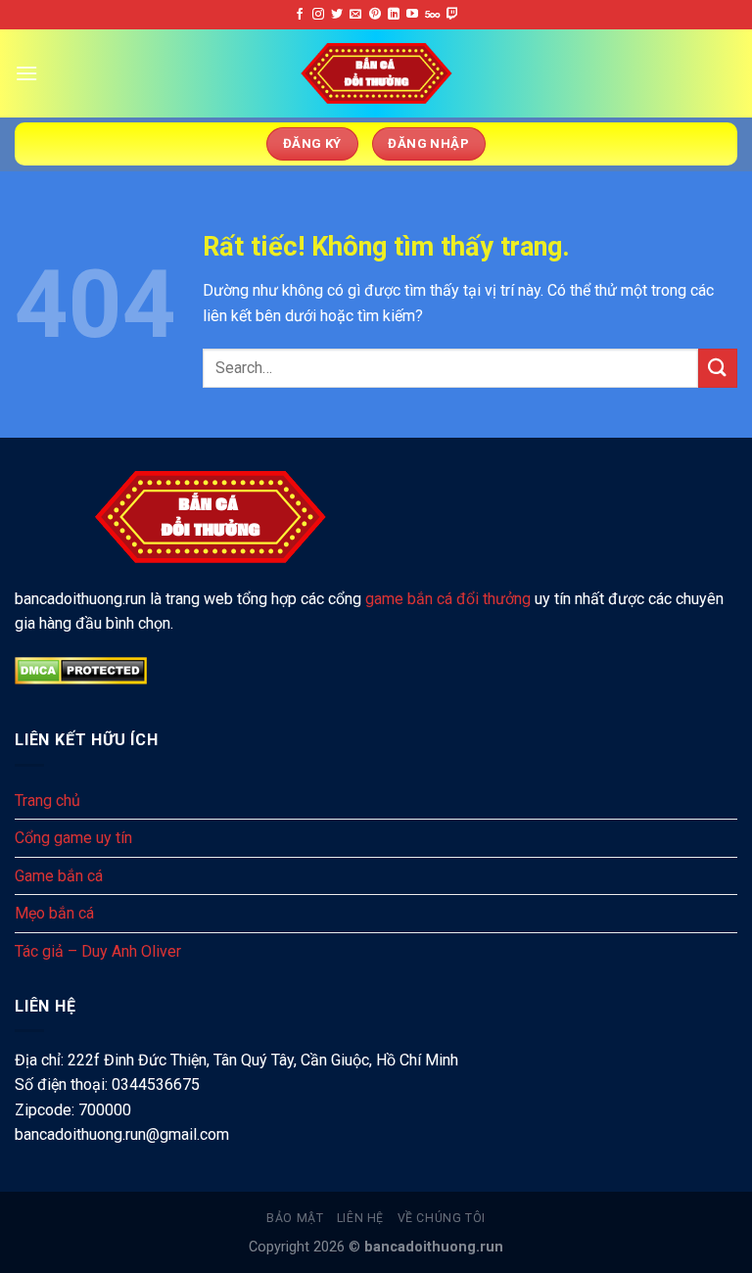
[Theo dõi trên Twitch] (452, 15)
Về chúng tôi (442, 1218)
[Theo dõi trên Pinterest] (375, 15)
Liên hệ (360, 1218)
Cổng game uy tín (73, 837)
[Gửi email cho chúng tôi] (355, 15)
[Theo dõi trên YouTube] (412, 15)
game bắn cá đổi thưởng (448, 598)
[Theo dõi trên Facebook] (300, 15)
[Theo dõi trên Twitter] (337, 15)
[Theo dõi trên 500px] (432, 15)
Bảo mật (294, 1218)
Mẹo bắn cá (54, 913)
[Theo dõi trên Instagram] (318, 15)
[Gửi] (717, 368)
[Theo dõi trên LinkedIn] (394, 15)
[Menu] (26, 73)
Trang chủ (47, 800)
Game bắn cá (59, 876)
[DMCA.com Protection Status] (81, 669)
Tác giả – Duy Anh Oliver (98, 951)
